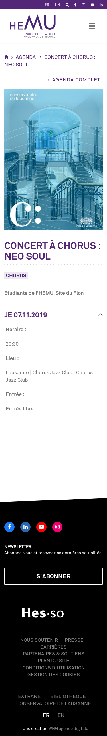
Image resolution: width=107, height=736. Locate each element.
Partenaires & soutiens (53, 654)
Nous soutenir (39, 640)
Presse (74, 640)
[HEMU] (35, 26)
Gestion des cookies (53, 674)
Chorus (16, 275)
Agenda (26, 57)
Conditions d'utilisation (54, 668)
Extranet (30, 696)
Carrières (53, 647)
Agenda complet (76, 79)
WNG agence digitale (68, 728)
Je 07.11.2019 (25, 314)
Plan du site (53, 660)
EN (57, 4)
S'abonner (53, 576)
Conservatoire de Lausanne (53, 703)
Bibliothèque (68, 696)
